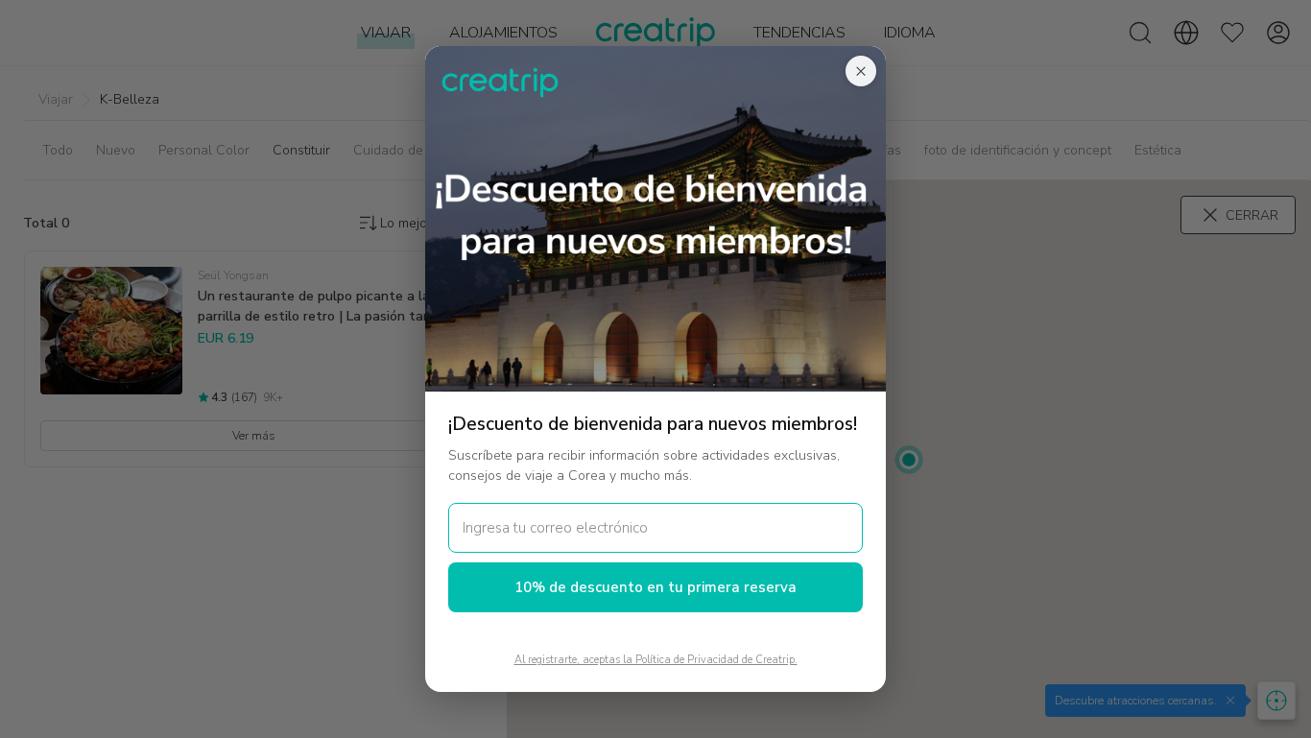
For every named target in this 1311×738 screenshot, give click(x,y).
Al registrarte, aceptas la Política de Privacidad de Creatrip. (656, 660)
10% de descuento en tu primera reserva (655, 587)
